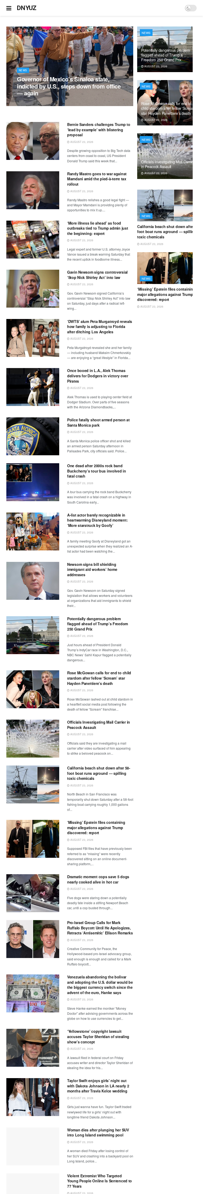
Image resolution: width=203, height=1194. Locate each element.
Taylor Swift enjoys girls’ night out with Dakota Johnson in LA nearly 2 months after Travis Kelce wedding (98, 1086)
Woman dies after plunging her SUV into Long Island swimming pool (98, 1132)
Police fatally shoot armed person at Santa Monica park (98, 422)
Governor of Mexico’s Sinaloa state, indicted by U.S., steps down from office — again (69, 86)
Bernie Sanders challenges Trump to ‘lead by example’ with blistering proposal (98, 129)
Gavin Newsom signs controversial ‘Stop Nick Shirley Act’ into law (97, 274)
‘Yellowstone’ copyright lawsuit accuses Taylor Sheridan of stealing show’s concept (98, 1036)
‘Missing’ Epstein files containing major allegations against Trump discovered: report (96, 827)
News (23, 70)
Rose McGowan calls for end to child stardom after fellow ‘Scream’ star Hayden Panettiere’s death (99, 678)
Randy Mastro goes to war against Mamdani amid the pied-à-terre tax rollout (97, 179)
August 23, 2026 (31, 103)
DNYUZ (26, 8)
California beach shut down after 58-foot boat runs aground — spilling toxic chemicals (98, 773)
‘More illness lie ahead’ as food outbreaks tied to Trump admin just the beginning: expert (97, 228)
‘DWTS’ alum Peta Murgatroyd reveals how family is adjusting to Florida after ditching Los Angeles (99, 326)
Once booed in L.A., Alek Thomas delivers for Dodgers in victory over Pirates (97, 375)
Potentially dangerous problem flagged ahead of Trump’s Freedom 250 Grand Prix (97, 624)
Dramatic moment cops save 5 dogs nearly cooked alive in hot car (98, 879)
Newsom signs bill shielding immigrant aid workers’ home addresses (92, 569)
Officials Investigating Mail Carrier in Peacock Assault (98, 724)
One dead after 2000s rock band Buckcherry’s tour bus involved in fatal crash (96, 471)
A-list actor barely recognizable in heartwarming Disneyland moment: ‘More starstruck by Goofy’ (97, 520)
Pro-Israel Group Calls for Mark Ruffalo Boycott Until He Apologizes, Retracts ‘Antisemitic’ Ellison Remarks (100, 927)
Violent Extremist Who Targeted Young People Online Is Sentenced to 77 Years (99, 1181)
